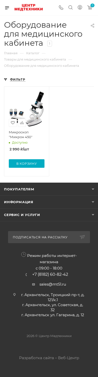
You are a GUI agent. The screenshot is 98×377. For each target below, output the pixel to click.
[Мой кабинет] (80, 8)
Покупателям (19, 189)
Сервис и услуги (22, 215)
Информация (18, 202)
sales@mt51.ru (52, 284)
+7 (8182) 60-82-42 (50, 275)
